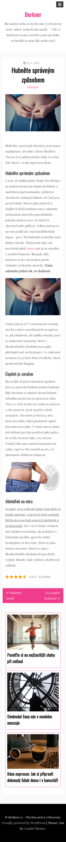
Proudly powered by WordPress (23, 823)
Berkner (33, 14)
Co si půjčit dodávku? (52, 595)
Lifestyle (33, 87)
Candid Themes (34, 828)
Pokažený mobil (14, 595)
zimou (30, 248)
